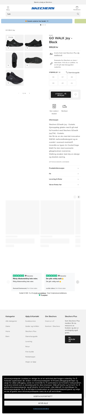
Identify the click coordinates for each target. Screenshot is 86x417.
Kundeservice (30, 321)
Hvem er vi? (49, 321)
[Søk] (77, 13)
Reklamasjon (30, 357)
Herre (8, 331)
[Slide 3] (43, 24)
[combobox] (43, 14)
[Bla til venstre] (18, 93)
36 (53, 77)
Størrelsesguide (31, 336)
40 (63, 83)
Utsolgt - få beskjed (60, 94)
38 (72, 77)
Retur (27, 346)
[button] (77, 8)
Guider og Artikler (32, 326)
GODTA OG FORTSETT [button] (42, 396)
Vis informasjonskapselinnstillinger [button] (41, 408)
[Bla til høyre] (29, 93)
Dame (8, 326)
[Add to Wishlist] (75, 95)
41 (72, 83)
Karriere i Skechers (52, 326)
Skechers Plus (30, 331)
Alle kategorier (11, 321)
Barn (7, 336)
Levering (28, 341)
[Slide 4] (45, 24)
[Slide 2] (42, 24)
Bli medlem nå (72, 339)
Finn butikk (29, 352)
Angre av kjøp (30, 362)
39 (53, 83)
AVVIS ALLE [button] (43, 403)
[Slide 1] (40, 24)
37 (63, 77)
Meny (8, 10)
